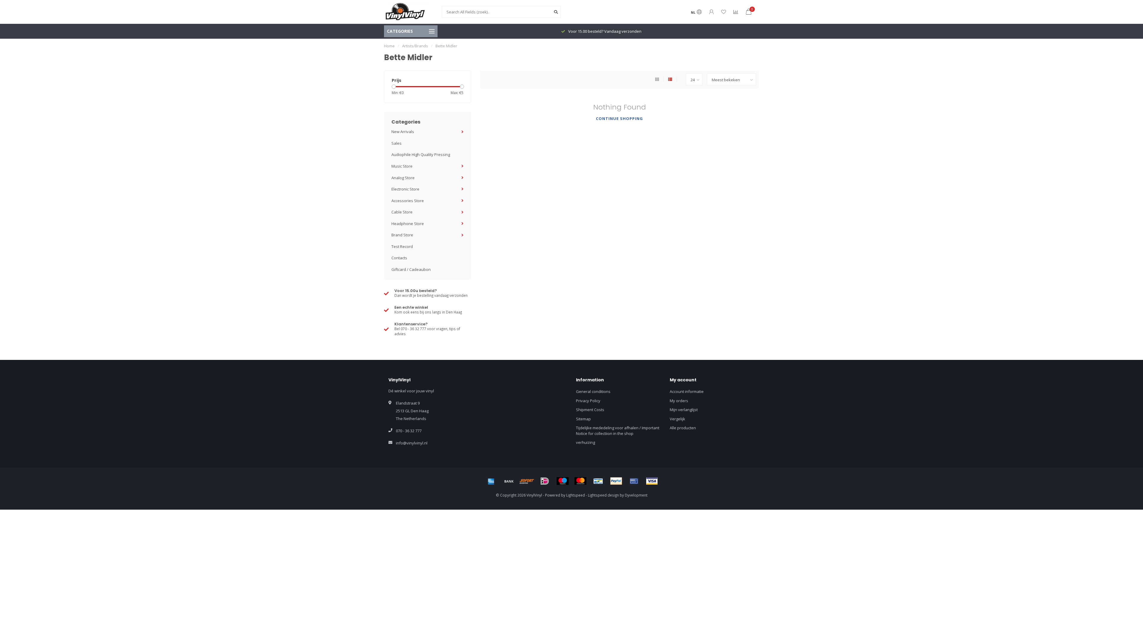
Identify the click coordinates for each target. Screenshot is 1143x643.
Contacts (399, 257)
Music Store (402, 166)
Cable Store (402, 212)
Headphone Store (407, 223)
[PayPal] (616, 481)
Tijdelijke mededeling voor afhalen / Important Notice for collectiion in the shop (617, 430)
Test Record (402, 246)
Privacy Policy (588, 400)
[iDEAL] (544, 481)
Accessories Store (407, 200)
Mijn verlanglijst (684, 409)
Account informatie (687, 391)
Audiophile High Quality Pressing (420, 154)
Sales (396, 143)
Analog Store (403, 177)
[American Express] (491, 481)
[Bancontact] (598, 481)
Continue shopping (619, 118)
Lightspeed (575, 495)
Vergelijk (677, 419)
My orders (679, 400)
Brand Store (402, 235)
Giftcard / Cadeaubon (411, 269)
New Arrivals (402, 131)
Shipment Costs (590, 409)
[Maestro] (562, 481)
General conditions (593, 391)
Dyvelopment (636, 495)
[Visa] (651, 481)
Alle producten (683, 427)
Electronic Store (405, 189)
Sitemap (583, 419)
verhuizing (585, 442)
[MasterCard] (580, 481)
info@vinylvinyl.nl (411, 443)
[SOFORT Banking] (526, 481)
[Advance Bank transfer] (509, 481)
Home (389, 46)
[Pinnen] (634, 481)
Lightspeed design (603, 495)
